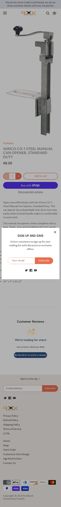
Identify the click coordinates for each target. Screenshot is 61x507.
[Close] (55, 232)
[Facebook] (31, 270)
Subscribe (43, 260)
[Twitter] (26, 270)
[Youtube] (35, 270)
